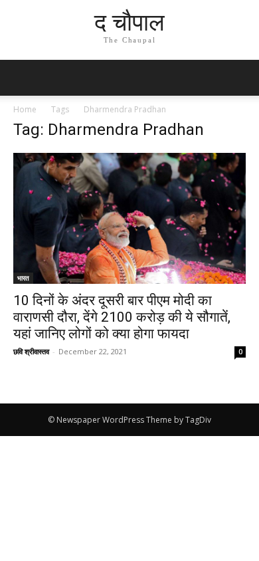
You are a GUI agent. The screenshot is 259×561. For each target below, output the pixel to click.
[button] (240, 78)
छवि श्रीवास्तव (31, 351)
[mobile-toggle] (22, 78)
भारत (23, 277)
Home (25, 109)
